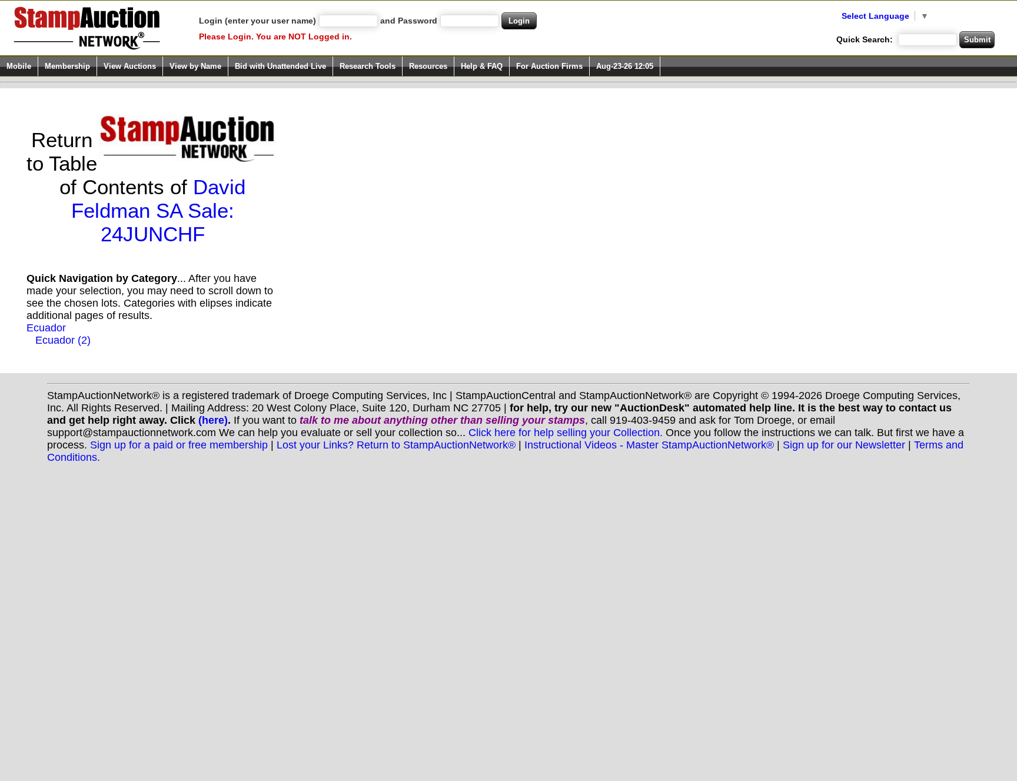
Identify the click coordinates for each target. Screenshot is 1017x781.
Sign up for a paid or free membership (179, 445)
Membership (67, 66)
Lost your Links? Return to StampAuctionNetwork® (396, 445)
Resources (428, 66)
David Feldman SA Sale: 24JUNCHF (158, 210)
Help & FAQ (482, 66)
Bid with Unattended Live (280, 66)
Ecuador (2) (63, 340)
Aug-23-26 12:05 (624, 66)
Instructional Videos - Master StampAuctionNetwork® (649, 445)
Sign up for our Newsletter (844, 445)
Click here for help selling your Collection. (565, 432)
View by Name (195, 66)
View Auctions (130, 66)
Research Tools (368, 66)
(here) (213, 420)
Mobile (18, 66)
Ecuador (46, 328)
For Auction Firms (549, 66)
